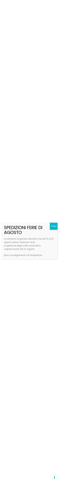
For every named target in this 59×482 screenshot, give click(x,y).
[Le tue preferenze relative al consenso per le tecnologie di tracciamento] (54, 477)
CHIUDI (53, 226)
